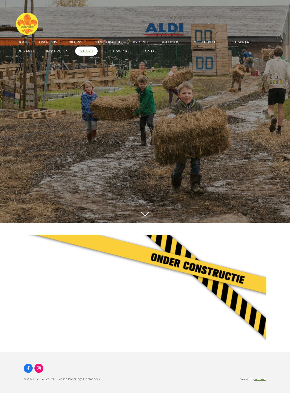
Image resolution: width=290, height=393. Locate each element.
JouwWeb (260, 379)
